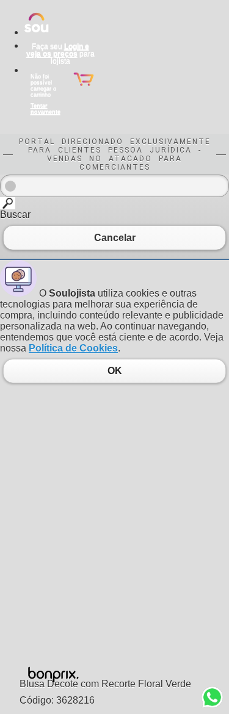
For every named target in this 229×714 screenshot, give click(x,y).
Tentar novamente (45, 109)
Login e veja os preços (57, 50)
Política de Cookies (73, 348)
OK (114, 371)
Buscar (15, 214)
